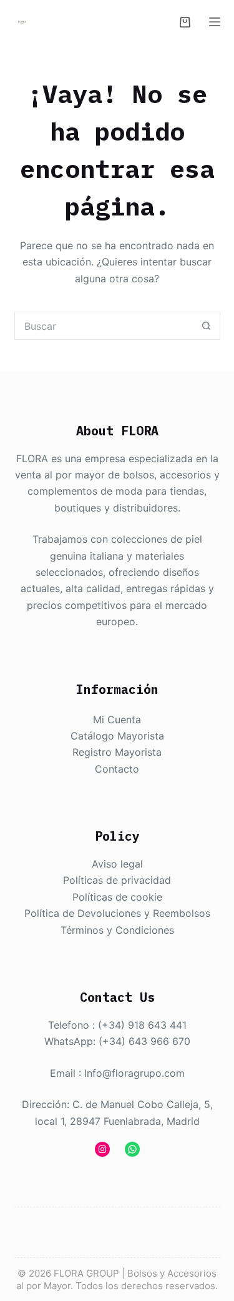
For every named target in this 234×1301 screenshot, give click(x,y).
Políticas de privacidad (117, 880)
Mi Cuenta (117, 719)
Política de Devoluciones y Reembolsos (117, 913)
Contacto (117, 769)
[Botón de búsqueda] (206, 325)
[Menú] (214, 21)
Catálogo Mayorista (117, 736)
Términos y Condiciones (117, 930)
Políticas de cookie (117, 897)
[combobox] (104, 326)
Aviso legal (117, 864)
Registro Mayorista (117, 752)
